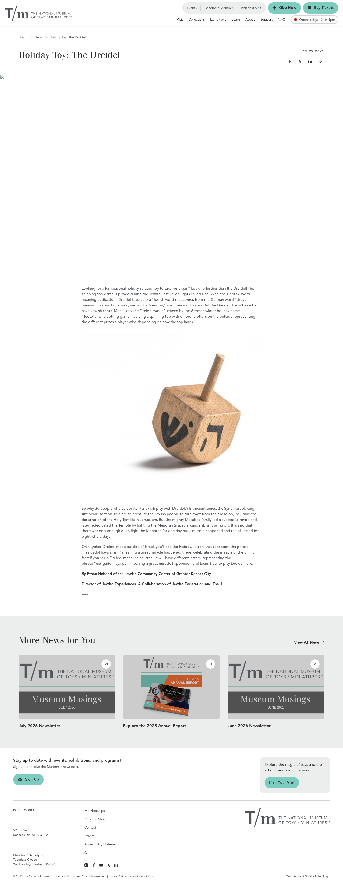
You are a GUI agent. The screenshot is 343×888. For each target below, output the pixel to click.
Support (266, 19)
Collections (197, 19)
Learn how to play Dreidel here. (226, 564)
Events (192, 8)
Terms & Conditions (140, 876)
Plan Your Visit (251, 8)
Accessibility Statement (101, 844)
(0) (283, 19)
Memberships (94, 810)
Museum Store (95, 819)
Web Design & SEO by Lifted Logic (308, 876)
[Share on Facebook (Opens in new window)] (290, 61)
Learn (236, 19)
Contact (90, 827)
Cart (87, 852)
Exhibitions (218, 19)
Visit (180, 19)
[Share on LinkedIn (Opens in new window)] (310, 61)
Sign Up (26, 779)
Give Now (282, 8)
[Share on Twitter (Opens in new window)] (300, 61)
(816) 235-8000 (24, 810)
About (250, 19)
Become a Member (219, 8)
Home (23, 37)
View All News (307, 642)
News (39, 37)
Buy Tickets (318, 8)
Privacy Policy (117, 876)
